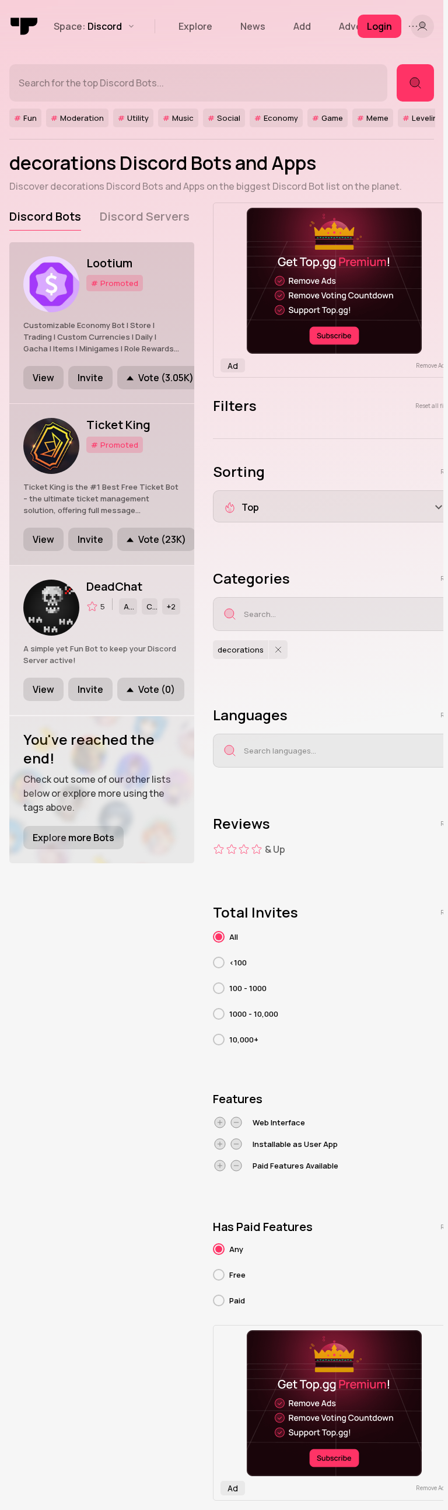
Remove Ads (432, 365)
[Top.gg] (24, 26)
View (43, 377)
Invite (90, 377)
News (252, 26)
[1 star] (219, 849)
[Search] (415, 83)
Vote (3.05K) (166, 377)
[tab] (45, 217)
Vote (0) (156, 689)
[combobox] (345, 614)
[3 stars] (244, 849)
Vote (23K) (162, 539)
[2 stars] (231, 849)
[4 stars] (256, 849)
